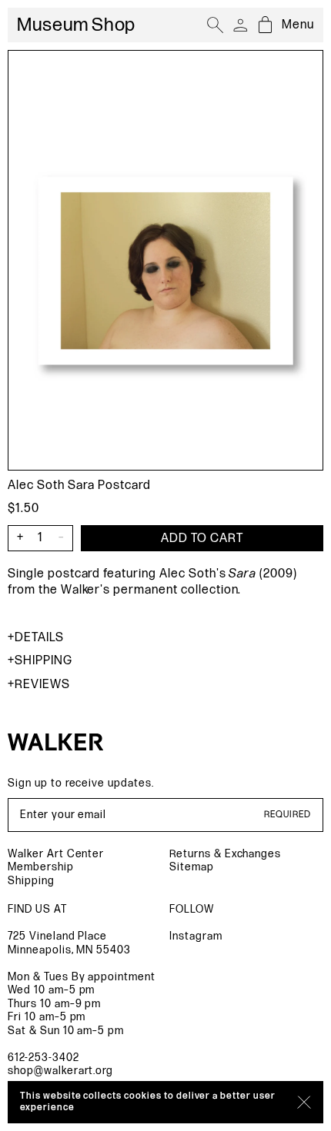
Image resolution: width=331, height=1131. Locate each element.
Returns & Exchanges (225, 853)
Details (39, 637)
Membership (41, 866)
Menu (298, 25)
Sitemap (191, 866)
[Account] (240, 25)
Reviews (42, 684)
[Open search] (215, 25)
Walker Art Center (56, 853)
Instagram (195, 936)
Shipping (43, 661)
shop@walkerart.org (60, 1070)
